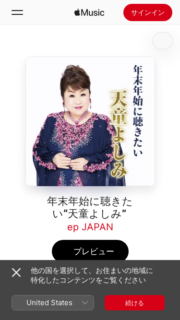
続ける (134, 303)
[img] (89, 12)
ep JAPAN (90, 227)
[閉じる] (16, 272)
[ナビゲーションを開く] (17, 12)
